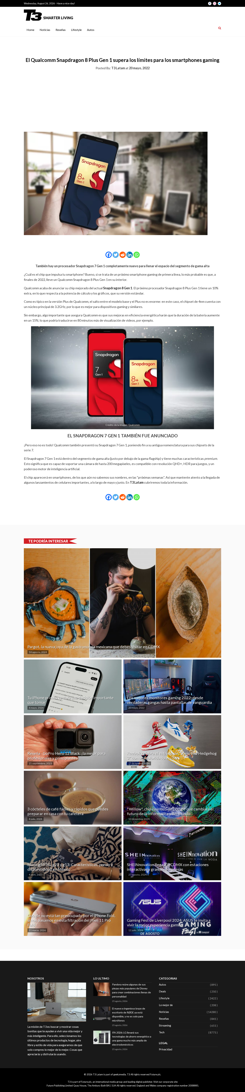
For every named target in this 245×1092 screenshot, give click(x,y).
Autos (90, 29)
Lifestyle (76, 29)
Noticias (45, 29)
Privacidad (165, 1049)
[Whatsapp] (136, 255)
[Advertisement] (122, 100)
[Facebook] (108, 255)
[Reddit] (122, 255)
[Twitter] (115, 255)
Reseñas (61, 29)
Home (30, 29)
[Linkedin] (129, 255)
